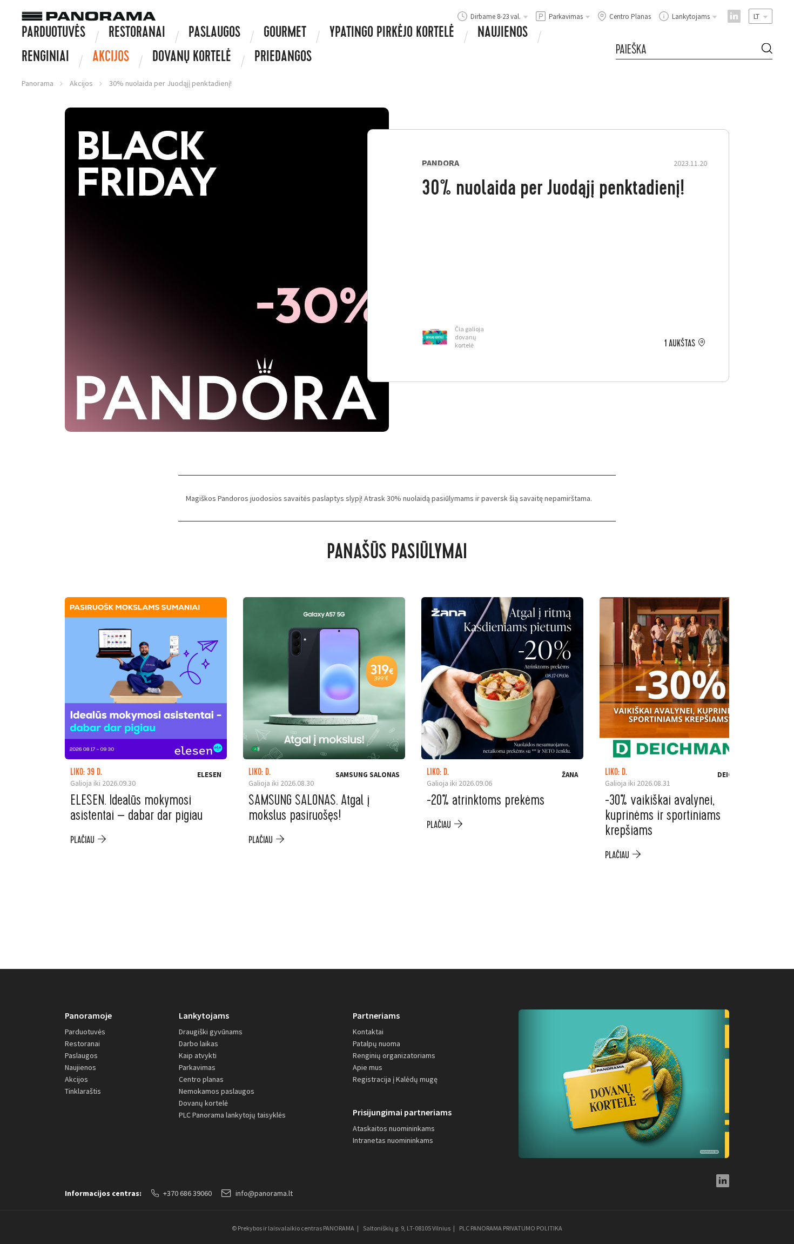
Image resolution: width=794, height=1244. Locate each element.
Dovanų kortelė (203, 1103)
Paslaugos (214, 33)
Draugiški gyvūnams (211, 1031)
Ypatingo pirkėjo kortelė (391, 33)
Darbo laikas (198, 1043)
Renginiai (45, 57)
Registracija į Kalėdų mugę (395, 1079)
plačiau (82, 840)
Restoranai (137, 33)
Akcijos (110, 57)
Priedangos (283, 57)
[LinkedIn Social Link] (734, 16)
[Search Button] (767, 50)
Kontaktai (368, 1031)
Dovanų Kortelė (191, 57)
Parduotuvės (53, 33)
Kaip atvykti (198, 1055)
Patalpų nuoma (376, 1043)
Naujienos (502, 33)
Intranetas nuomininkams (393, 1140)
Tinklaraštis (83, 1091)
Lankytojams (204, 1015)
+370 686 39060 (187, 1193)
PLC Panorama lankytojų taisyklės (232, 1115)
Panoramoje (88, 1015)
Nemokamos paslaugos (216, 1091)
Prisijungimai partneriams (402, 1112)
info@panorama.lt (264, 1193)
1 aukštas (679, 344)
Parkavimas (197, 1067)
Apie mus (367, 1067)
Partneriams (376, 1015)
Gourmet (285, 33)
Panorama (37, 83)
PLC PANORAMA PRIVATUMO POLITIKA (510, 1228)
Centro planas (201, 1079)
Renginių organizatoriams (394, 1055)
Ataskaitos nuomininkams (394, 1128)
